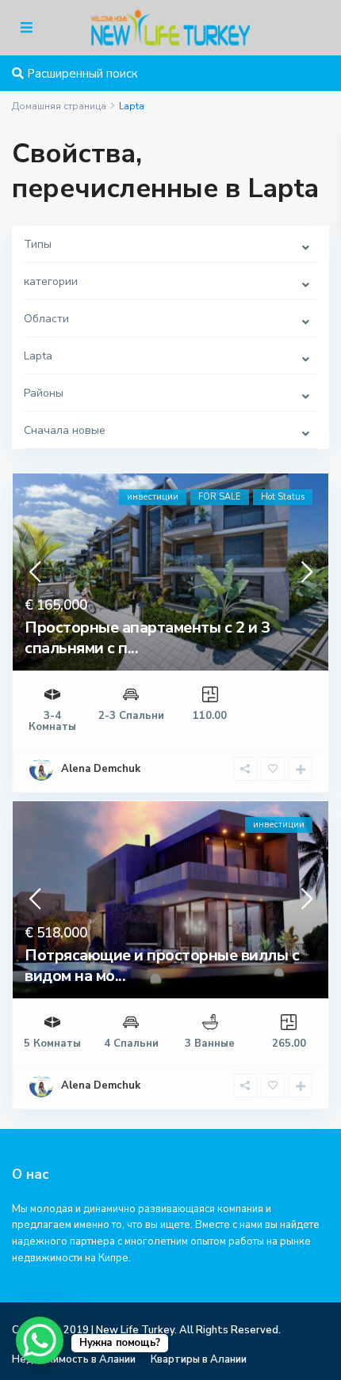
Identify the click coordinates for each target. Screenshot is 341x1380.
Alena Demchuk (100, 769)
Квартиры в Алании (199, 1359)
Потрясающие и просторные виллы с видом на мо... (162, 966)
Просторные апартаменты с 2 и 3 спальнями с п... (147, 638)
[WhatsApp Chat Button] (39, 1340)
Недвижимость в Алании (74, 1359)
